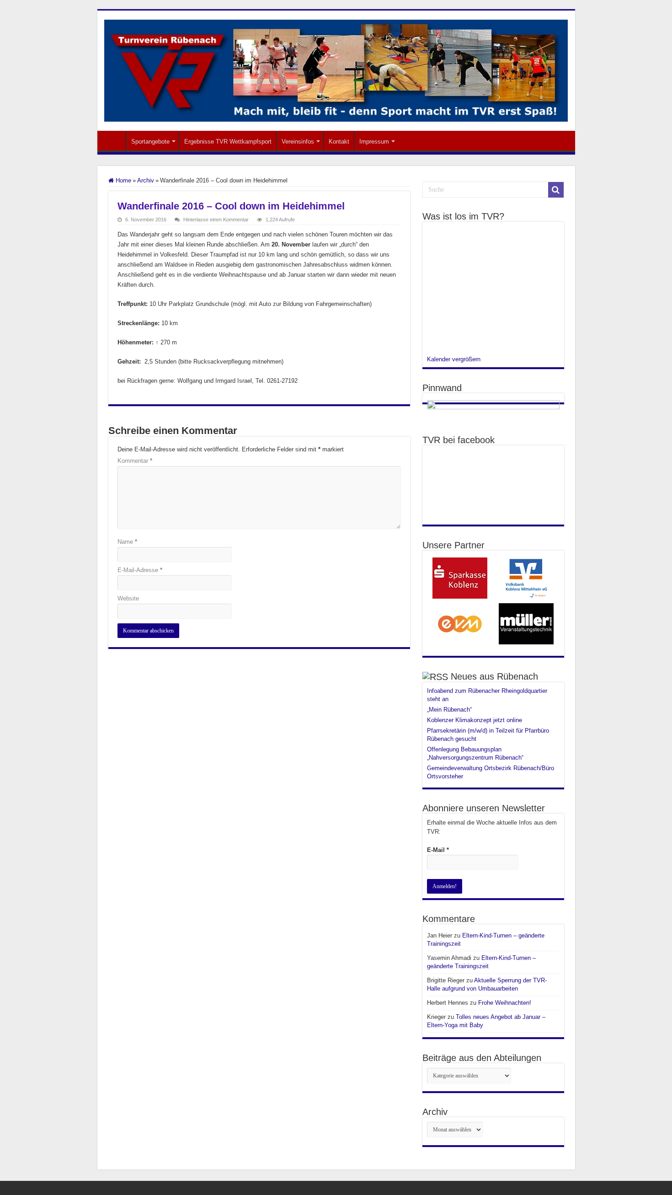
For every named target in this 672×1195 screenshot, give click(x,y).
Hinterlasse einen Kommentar (216, 219)
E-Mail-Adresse (139, 570)
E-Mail (438, 850)
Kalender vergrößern (453, 359)
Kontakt (339, 141)
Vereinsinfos (298, 141)
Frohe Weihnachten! (504, 1002)
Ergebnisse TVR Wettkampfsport (228, 141)
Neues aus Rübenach (494, 676)
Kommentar (134, 460)
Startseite (114, 140)
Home (122, 180)
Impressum (374, 141)
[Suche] (556, 190)
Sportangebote (150, 141)
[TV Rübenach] (336, 69)
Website (128, 598)
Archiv (145, 180)
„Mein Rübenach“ (449, 709)
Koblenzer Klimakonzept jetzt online (474, 720)
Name (127, 541)
